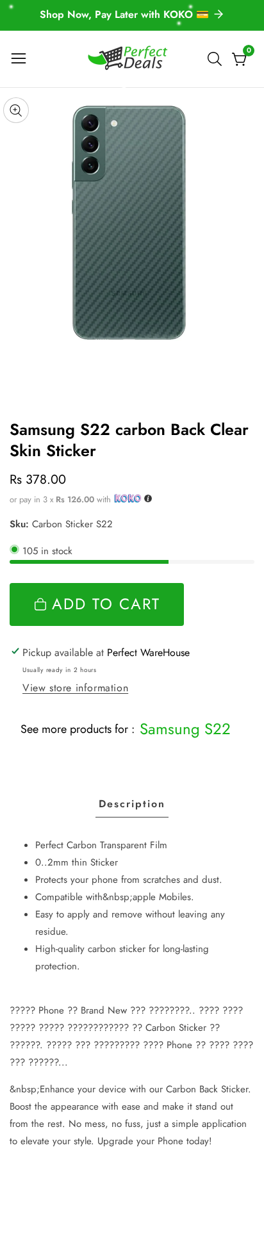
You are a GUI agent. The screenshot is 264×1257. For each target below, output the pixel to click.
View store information (75, 687)
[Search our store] (217, 59)
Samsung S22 (185, 729)
